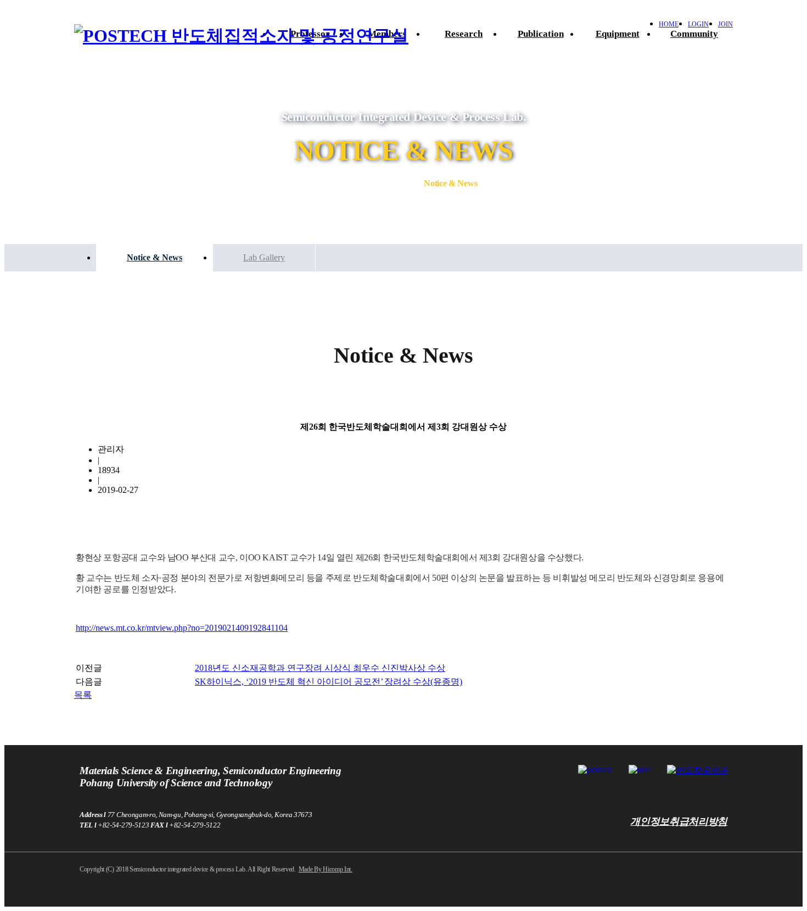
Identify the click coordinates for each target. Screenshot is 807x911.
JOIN (725, 24)
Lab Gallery (264, 257)
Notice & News (154, 257)
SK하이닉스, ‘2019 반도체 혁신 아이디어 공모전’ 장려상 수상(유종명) (328, 681)
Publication (541, 34)
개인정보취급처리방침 (678, 821)
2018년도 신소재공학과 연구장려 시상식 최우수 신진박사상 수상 (320, 668)
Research (464, 34)
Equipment (618, 34)
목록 (83, 694)
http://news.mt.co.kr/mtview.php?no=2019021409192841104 (182, 627)
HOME (669, 24)
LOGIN (698, 24)
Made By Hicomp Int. (325, 869)
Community (694, 34)
